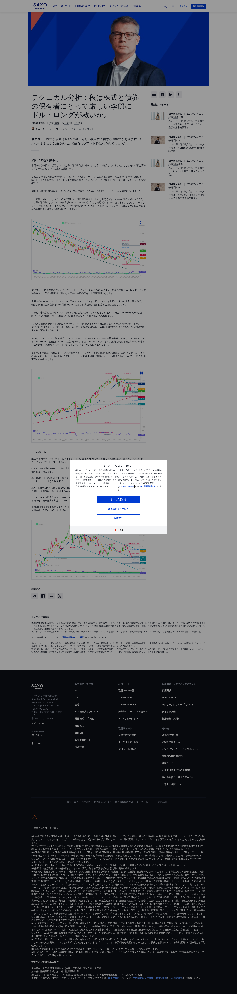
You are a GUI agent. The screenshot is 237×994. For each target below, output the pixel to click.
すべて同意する (118, 499)
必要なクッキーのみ (118, 508)
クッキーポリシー (126, 486)
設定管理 (118, 517)
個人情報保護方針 (148, 486)
